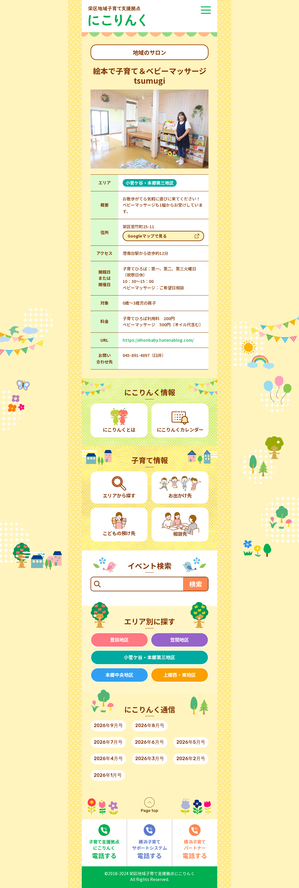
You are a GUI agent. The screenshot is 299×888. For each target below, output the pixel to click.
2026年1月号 (108, 775)
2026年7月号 (108, 742)
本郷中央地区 (119, 674)
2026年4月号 (108, 758)
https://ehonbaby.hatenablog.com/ (158, 340)
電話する (104, 849)
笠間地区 (179, 639)
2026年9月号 (108, 725)
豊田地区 (119, 639)
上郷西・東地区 (179, 674)
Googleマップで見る (147, 236)
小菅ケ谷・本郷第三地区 (149, 657)
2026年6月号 (149, 742)
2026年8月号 (149, 725)
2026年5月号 (190, 742)
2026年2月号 (190, 758)
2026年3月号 (149, 758)
